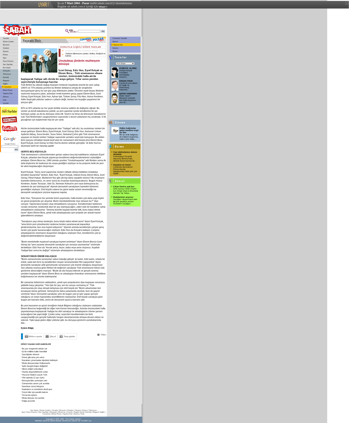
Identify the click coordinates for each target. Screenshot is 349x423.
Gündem (5, 48)
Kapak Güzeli (79, 412)
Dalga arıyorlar (28, 401)
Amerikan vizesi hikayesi (33, 386)
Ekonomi (5, 45)
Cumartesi (7, 87)
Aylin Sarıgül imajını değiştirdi (34, 366)
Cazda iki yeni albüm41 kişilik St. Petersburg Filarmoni (128, 86)
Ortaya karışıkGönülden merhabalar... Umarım (125, 73)
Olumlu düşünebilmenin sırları (35, 372)
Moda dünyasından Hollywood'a (36, 363)
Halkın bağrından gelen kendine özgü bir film (129, 130)
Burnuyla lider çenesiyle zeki (34, 380)
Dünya (5, 55)
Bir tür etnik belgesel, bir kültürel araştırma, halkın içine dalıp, (129, 137)
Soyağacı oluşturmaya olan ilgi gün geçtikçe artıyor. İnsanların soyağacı (125, 201)
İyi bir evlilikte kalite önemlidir (34, 351)
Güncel (115, 41)
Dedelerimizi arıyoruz (123, 197)
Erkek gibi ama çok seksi (33, 357)
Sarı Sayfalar (7, 64)
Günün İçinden (8, 41)
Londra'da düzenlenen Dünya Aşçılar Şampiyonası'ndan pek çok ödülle (125, 170)
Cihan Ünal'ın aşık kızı (123, 186)
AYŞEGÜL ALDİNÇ (128, 68)
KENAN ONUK (126, 81)
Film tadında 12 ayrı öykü (33, 378)
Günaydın (6, 71)
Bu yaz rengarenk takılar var (34, 349)
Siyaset (5, 51)
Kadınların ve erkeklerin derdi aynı (37, 389)
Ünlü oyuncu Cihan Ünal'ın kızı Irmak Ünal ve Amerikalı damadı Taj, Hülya (125, 191)
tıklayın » (103, 7)
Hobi (4, 100)
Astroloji (5, 77)
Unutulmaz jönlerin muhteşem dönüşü (81, 51)
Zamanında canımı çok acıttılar (35, 383)
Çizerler (5, 103)
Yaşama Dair (7, 93)
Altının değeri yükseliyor (32, 369)
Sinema (5, 97)
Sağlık (5, 84)
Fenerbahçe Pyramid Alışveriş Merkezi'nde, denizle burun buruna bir (124, 158)
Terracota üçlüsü (29, 395)
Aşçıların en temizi (122, 165)
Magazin (5, 80)
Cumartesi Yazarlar (119, 38)
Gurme (115, 51)
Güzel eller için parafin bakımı (35, 392)
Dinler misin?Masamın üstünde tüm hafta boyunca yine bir (127, 99)
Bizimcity (62, 412)
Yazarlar (5, 38)
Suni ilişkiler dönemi (30, 354)
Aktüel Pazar (7, 90)
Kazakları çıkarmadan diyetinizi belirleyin (40, 360)
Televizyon (6, 74)
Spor (4, 58)
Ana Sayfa (6, 68)
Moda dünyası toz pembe (33, 398)
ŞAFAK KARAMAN (128, 94)
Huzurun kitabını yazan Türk (34, 375)
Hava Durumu (7, 61)
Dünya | (85, 410)
